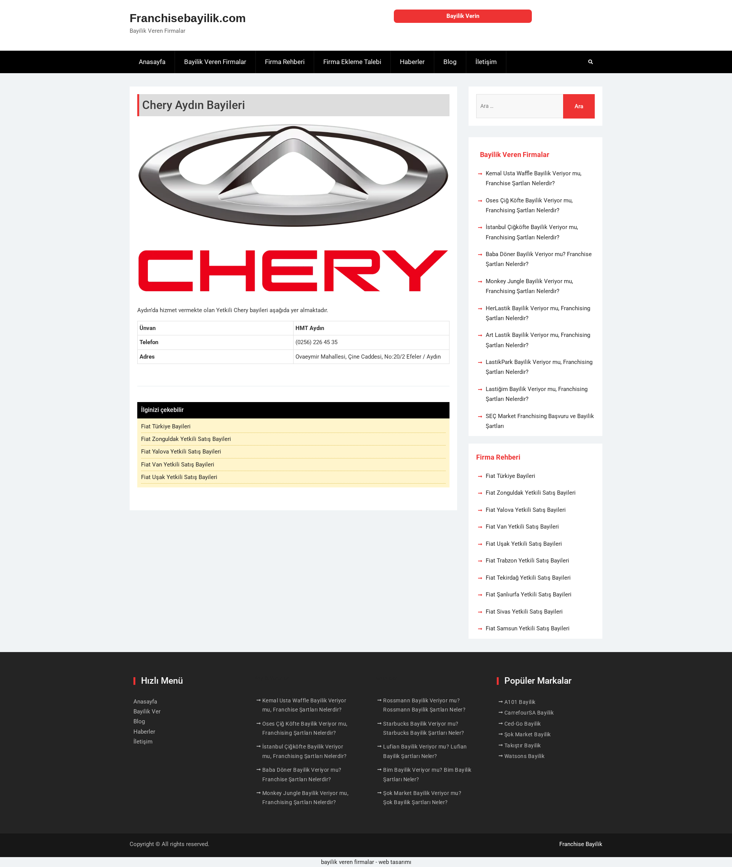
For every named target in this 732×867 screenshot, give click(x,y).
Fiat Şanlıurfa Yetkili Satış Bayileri (528, 594)
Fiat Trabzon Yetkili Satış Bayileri (527, 560)
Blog (450, 62)
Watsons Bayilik (524, 756)
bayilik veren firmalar (347, 862)
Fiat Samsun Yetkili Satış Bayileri (528, 628)
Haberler (412, 62)
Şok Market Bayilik (527, 734)
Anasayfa (152, 62)
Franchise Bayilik (580, 844)
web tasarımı (395, 862)
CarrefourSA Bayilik (529, 713)
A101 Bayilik (520, 702)
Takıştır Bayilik (522, 745)
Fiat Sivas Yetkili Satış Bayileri (524, 611)
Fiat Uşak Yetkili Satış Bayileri (179, 477)
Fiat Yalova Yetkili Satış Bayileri (181, 451)
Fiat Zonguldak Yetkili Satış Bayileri (186, 439)
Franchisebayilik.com (188, 18)
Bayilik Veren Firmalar (215, 62)
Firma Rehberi (285, 62)
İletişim (486, 62)
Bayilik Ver (147, 711)
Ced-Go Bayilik (522, 724)
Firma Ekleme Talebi (352, 62)
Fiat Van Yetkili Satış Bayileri (177, 464)
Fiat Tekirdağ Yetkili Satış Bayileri (528, 577)
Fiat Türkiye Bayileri (166, 426)
